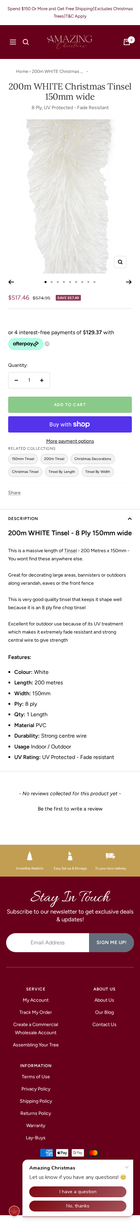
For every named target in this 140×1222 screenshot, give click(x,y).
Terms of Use (36, 1077)
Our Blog (104, 1012)
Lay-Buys (36, 1138)
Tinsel (70, 551)
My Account (36, 1000)
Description (23, 518)
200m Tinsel (54, 459)
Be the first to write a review (70, 809)
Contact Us (104, 1024)
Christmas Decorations (92, 459)
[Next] (129, 282)
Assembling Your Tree (36, 1045)
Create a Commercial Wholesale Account (35, 1029)
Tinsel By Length (62, 471)
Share (14, 493)
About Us (104, 1000)
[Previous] (11, 282)
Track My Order (35, 1012)
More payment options (70, 441)
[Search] (26, 42)
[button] (70, 808)
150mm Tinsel (23, 459)
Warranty (35, 1125)
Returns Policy (35, 1113)
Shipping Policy (36, 1101)
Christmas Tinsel (25, 471)
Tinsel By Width (97, 471)
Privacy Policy (35, 1089)
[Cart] (126, 42)
